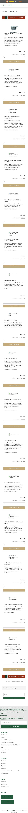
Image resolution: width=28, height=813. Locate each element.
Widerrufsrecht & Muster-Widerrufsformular (10, 744)
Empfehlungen (4, 784)
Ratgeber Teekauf (5, 749)
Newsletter (3, 768)
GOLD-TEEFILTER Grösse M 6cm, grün (13, 604)
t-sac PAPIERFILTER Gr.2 (10, 440)
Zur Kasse (3, 765)
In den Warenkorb (14, 61)
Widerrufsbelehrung (7, 802)
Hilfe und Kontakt (5, 773)
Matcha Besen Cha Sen (10, 280)
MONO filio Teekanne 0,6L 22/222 (12, 75)
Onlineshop (3, 810)
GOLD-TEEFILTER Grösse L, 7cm (12, 644)
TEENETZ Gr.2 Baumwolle (10, 358)
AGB (2, 747)
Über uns (3, 737)
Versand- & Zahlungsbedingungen (8, 739)
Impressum (3, 752)
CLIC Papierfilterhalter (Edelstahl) (12, 482)
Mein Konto (3, 763)
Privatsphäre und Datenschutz (7, 742)
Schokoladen (4, 734)
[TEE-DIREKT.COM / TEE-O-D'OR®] (6, 5)
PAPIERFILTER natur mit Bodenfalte (12, 399)
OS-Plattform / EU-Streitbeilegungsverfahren (10, 770)
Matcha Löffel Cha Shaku (10, 320)
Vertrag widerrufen (7, 797)
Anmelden (14, 698)
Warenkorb (3, 760)
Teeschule (3, 781)
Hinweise (20, 1)
